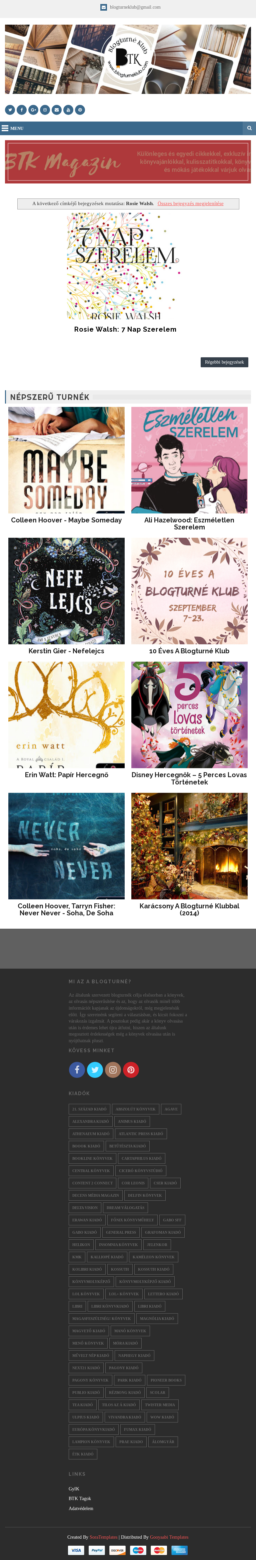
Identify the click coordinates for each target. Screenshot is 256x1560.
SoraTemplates (103, 1537)
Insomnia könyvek (118, 1245)
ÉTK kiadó (83, 1454)
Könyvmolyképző (91, 1282)
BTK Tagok (80, 1498)
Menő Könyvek (88, 1343)
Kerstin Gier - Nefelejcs (66, 651)
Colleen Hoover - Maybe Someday (66, 520)
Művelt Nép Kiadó (90, 1356)
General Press (121, 1232)
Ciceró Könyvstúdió (141, 1171)
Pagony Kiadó (124, 1368)
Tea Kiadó (82, 1405)
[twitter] (10, 110)
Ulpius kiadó (85, 1417)
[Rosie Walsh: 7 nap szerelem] (125, 266)
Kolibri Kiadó (87, 1269)
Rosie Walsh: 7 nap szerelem (125, 329)
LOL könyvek (86, 1294)
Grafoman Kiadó (163, 1232)
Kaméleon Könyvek (154, 1257)
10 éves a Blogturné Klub (189, 651)
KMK (77, 1257)
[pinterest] (80, 110)
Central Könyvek (91, 1171)
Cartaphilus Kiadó (142, 1158)
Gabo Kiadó (84, 1232)
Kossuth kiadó (154, 1269)
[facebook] (22, 110)
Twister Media (160, 1405)
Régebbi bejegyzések (224, 362)
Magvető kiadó (88, 1331)
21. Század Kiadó (89, 1109)
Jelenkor (157, 1245)
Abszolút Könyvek (136, 1109)
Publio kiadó (86, 1393)
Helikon (81, 1245)
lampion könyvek (91, 1442)
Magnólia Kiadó (157, 1319)
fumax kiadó (137, 1429)
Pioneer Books (166, 1380)
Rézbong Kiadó (125, 1393)
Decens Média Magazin (95, 1195)
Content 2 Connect (92, 1183)
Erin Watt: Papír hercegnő (66, 775)
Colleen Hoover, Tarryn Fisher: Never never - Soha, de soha (66, 909)
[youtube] (68, 110)
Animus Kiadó (132, 1121)
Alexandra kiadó (90, 1121)
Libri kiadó (150, 1306)
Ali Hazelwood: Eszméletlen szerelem (189, 523)
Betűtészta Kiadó (127, 1146)
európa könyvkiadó (93, 1429)
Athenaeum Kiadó (91, 1134)
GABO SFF (172, 1220)
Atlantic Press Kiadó (141, 1134)
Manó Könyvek (130, 1331)
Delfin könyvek (145, 1195)
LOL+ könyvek (124, 1294)
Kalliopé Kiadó (107, 1257)
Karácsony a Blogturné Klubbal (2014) (189, 909)
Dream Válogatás (125, 1208)
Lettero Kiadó (163, 1294)
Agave (171, 1109)
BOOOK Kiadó (86, 1146)
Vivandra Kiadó (124, 1417)
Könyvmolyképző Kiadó (145, 1282)
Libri (77, 1306)
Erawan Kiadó (87, 1220)
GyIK (74, 1488)
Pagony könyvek (90, 1380)
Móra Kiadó (125, 1343)
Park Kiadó (130, 1380)
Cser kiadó (165, 1183)
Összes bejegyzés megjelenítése (190, 203)
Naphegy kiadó (134, 1356)
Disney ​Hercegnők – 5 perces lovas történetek (189, 778)
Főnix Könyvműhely (132, 1220)
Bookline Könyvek (92, 1158)
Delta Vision (85, 1208)
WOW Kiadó (162, 1417)
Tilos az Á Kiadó (119, 1405)
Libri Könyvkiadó (110, 1306)
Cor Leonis (133, 1183)
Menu (16, 128)
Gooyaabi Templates (169, 1537)
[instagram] (45, 110)
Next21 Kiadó (86, 1368)
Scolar (157, 1393)
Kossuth (120, 1269)
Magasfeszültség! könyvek (101, 1319)
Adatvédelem (81, 1508)
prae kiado (131, 1442)
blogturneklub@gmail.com (135, 7)
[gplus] (33, 110)
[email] (57, 110)
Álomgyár (163, 1442)
